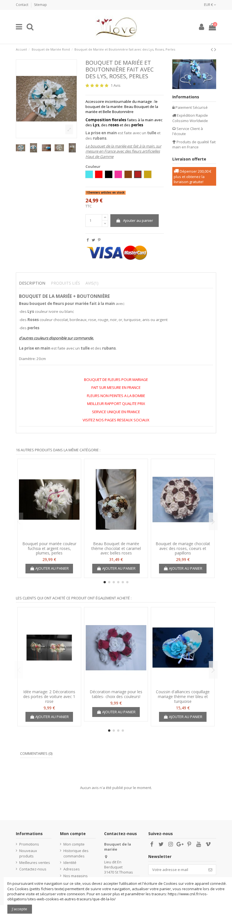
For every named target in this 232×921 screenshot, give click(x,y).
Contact (22, 4)
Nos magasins (75, 875)
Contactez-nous (32, 869)
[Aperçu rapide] (49, 536)
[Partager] (88, 239)
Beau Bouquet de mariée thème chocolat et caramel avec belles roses (116, 548)
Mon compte (74, 844)
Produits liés (65, 283)
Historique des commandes (76, 853)
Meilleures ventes (34, 862)
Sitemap (40, 4)
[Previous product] (212, 49)
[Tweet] (93, 239)
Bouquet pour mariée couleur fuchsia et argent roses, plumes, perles (49, 548)
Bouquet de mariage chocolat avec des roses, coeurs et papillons (183, 548)
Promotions (29, 844)
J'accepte (19, 908)
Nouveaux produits (28, 853)
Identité (69, 862)
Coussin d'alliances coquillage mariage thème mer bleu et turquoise (183, 696)
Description (32, 283)
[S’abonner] (210, 870)
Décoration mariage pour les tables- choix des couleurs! (116, 694)
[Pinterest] (99, 239)
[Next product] (215, 49)
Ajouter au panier (138, 220)
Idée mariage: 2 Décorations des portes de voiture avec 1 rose (49, 696)
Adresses (71, 869)
